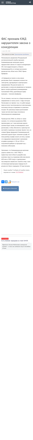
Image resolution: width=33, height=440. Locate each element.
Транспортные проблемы (22, 54)
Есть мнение (5, 238)
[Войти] (29, 2)
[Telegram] (6, 181)
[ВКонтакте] (2, 181)
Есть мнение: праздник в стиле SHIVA (14, 241)
